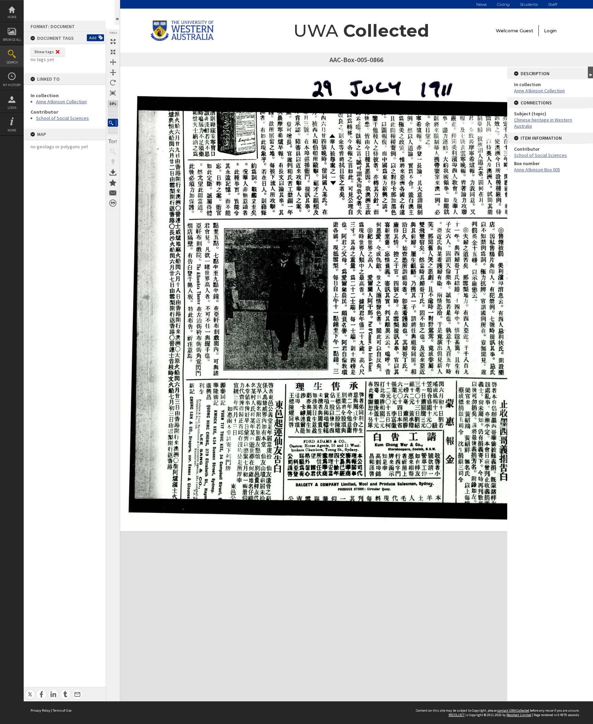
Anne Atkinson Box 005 (537, 169)
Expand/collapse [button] (590, 72)
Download (113, 172)
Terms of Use (62, 710)
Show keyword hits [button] (113, 152)
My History (12, 85)
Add (92, 37)
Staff (552, 4)
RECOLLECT (457, 715)
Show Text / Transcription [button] (113, 141)
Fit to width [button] (113, 62)
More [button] (12, 130)
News (481, 4)
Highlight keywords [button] (113, 162)
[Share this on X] (30, 690)
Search (12, 62)
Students (529, 4)
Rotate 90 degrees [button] (113, 83)
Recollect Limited (519, 715)
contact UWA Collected (513, 710)
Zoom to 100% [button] (113, 93)
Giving (503, 4)
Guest (526, 30)
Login (12, 107)
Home (12, 17)
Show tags (44, 51)
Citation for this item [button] (113, 203)
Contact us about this (113, 193)
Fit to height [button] (113, 72)
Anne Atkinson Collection (61, 102)
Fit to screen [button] (113, 52)
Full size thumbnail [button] (113, 41)
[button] (113, 123)
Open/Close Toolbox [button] (117, 12)
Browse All (12, 39)
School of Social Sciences (62, 118)
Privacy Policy (40, 710)
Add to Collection (113, 182)
